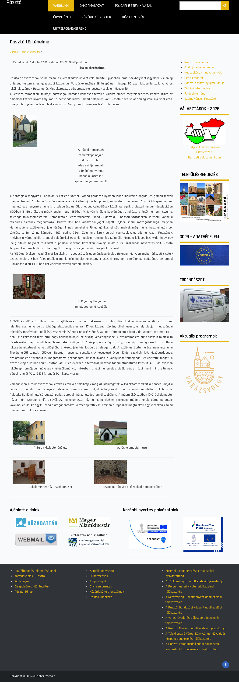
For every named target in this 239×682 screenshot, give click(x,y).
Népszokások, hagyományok (203, 72)
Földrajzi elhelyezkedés (199, 67)
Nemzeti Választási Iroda (204, 157)
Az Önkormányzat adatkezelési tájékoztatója (194, 581)
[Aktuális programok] (204, 370)
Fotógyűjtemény (194, 93)
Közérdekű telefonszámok (107, 592)
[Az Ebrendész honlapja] (204, 305)
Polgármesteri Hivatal (133, 5)
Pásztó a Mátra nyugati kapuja (204, 83)
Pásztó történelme (30, 52)
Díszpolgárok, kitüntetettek (31, 586)
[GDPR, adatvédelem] (204, 255)
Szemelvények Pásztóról (200, 99)
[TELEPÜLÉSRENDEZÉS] (204, 202)
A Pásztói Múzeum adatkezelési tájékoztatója (195, 628)
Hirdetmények (99, 576)
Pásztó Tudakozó (101, 597)
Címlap (14, 52)
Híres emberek (194, 78)
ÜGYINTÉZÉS (204, 152)
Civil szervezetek (101, 586)
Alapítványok (98, 581)
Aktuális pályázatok (102, 571)
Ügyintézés (62, 17)
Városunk (61, 5)
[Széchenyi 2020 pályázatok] (150, 534)
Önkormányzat (92, 5)
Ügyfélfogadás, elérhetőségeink (35, 571)
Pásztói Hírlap (23, 592)
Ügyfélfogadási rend (69, 28)
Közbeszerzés (133, 17)
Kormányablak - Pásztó (29, 576)
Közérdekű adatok (96, 17)
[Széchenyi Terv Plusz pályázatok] (203, 534)
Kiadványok (21, 581)
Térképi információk (197, 88)
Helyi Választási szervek (204, 147)
